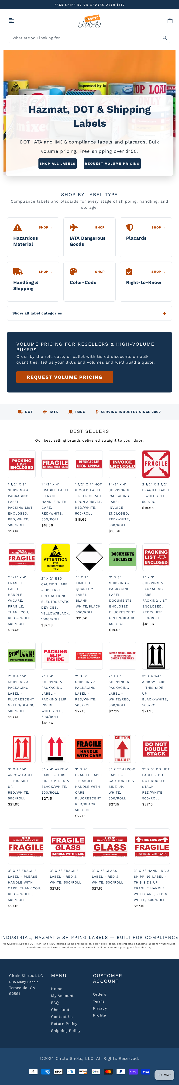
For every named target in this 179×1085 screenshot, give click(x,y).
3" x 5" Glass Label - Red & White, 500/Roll (107, 876)
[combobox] (89, 38)
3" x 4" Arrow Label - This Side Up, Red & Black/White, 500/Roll (55, 780)
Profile (99, 1015)
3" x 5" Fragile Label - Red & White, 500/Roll (65, 876)
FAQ (55, 1002)
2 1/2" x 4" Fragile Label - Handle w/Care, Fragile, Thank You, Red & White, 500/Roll (20, 600)
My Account (62, 995)
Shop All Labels (58, 163)
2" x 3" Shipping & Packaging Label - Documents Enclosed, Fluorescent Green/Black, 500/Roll (122, 600)
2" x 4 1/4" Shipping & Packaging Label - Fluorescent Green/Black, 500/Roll (21, 693)
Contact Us (62, 1016)
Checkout (60, 1009)
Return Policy (64, 1023)
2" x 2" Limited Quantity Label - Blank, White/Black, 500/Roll (89, 594)
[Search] (165, 38)
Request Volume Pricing (112, 163)
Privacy (100, 1008)
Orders (99, 994)
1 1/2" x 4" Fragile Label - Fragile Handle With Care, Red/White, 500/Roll (55, 501)
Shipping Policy (66, 1030)
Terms (99, 1001)
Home (56, 988)
